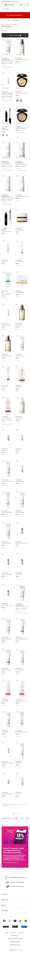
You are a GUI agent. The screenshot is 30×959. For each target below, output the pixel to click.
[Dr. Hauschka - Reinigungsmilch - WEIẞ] (22, 405)
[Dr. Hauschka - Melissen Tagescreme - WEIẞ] (8, 626)
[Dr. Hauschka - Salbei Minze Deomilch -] (22, 688)
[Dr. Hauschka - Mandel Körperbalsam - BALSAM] (8, 657)
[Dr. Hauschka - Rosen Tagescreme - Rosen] (22, 657)
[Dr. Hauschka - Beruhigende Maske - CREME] (8, 530)
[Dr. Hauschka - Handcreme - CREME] (8, 374)
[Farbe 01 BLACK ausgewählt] (3, 135)
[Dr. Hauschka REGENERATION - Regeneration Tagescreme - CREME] (8, 47)
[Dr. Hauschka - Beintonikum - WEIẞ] (8, 437)
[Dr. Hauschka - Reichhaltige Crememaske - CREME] (22, 719)
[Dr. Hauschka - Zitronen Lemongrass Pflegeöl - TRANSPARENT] (22, 530)
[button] (11, 1)
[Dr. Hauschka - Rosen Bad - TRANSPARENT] (22, 374)
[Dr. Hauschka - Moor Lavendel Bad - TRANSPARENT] (8, 405)
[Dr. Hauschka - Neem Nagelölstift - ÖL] (22, 249)
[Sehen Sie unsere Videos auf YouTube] (15, 920)
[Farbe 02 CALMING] (21, 101)
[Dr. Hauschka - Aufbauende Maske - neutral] (22, 499)
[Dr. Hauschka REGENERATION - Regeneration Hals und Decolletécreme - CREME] (22, 592)
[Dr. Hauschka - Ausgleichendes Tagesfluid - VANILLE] (22, 47)
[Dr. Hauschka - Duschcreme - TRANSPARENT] (22, 781)
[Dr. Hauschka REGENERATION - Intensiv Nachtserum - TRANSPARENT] (8, 150)
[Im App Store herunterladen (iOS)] (15, 927)
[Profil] (21, 5)
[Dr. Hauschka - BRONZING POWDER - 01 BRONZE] (22, 115)
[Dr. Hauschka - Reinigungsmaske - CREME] (22, 280)
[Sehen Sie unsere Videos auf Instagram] (9, 920)
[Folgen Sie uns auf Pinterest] (25, 920)
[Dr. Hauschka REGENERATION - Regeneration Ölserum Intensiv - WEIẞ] (22, 150)
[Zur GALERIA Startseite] (9, 5)
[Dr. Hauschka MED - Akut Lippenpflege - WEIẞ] (8, 280)
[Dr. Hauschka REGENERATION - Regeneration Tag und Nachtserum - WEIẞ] (8, 184)
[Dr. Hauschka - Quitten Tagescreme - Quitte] (22, 343)
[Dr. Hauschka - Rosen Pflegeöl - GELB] (22, 561)
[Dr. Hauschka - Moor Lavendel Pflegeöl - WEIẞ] (8, 561)
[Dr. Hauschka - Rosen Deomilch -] (8, 688)
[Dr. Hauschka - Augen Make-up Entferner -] (8, 781)
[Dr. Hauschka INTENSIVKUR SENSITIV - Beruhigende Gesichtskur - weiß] (8, 80)
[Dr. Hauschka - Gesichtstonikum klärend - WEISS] (8, 343)
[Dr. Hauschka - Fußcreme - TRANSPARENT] (22, 437)
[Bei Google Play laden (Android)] (6, 927)
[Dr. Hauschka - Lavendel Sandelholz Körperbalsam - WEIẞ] (22, 626)
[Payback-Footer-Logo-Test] (24, 927)
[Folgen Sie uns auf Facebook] (4, 920)
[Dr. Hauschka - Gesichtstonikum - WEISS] (22, 312)
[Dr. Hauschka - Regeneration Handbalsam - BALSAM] (8, 750)
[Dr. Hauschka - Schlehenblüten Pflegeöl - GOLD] (8, 592)
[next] (19, 813)
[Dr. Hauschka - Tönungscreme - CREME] (8, 719)
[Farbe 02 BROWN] (7, 135)
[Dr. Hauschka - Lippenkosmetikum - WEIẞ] (22, 217)
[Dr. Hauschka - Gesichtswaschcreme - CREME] (8, 312)
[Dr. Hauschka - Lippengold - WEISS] (8, 249)
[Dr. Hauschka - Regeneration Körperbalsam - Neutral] (22, 184)
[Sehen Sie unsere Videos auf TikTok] (20, 920)
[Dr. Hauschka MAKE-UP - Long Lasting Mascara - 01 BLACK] (8, 217)
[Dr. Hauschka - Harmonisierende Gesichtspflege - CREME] (8, 468)
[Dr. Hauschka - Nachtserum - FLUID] (22, 750)
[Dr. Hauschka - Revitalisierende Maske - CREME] (8, 499)
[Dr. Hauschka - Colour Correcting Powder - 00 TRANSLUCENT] (22, 80)
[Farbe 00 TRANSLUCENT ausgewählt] (17, 101)
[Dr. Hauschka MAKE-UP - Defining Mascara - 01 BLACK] (8, 115)
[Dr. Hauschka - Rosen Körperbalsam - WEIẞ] (22, 468)
